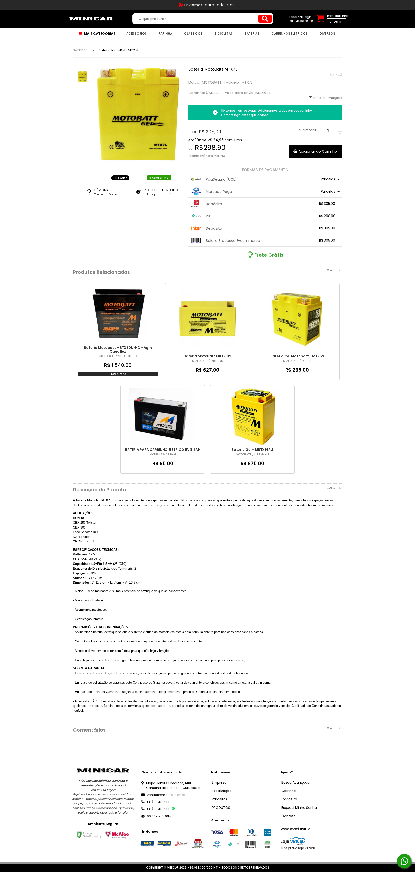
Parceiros (219, 799)
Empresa (219, 782)
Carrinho (288, 790)
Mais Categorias (99, 33)
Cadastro (289, 799)
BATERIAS (80, 50)
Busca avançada (295, 782)
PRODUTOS (221, 807)
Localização (222, 790)
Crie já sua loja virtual (298, 848)
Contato (288, 816)
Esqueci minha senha (299, 807)
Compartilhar (161, 178)
